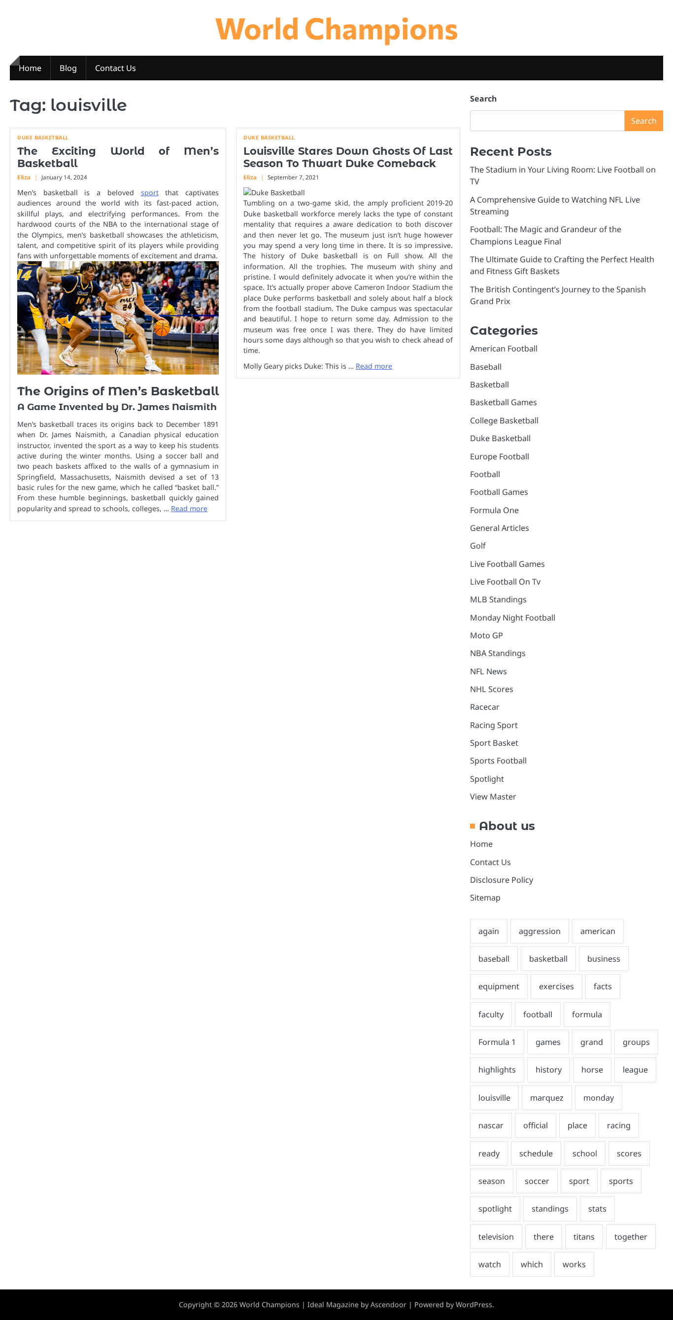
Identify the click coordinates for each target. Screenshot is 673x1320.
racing (619, 1125)
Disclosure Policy (501, 879)
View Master (493, 796)
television (496, 1236)
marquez (547, 1097)
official (535, 1125)
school (584, 1153)
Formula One (494, 510)
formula (587, 1014)
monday (598, 1097)
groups (636, 1042)
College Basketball (504, 420)
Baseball (486, 366)
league (635, 1069)
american (597, 931)
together (630, 1236)
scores (629, 1153)
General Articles (499, 527)
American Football (504, 348)
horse (592, 1069)
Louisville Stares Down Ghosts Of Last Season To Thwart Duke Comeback (348, 157)
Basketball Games (503, 402)
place (577, 1125)
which (532, 1264)
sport (150, 192)
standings (550, 1208)
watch (489, 1264)
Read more (189, 508)
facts (603, 986)
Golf (478, 545)
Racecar (485, 706)
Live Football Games (507, 563)
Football (485, 474)
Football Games (499, 491)
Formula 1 (497, 1042)
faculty (491, 1014)
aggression (540, 931)
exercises (556, 986)
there (544, 1236)
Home (30, 68)
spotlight (495, 1208)
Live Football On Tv (505, 581)
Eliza (24, 177)
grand (591, 1042)
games (548, 1042)
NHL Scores (491, 689)
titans (584, 1236)
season (491, 1181)
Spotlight (487, 778)
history (549, 1069)
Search (483, 98)
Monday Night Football (512, 617)
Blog (68, 68)
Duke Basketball (43, 137)
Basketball (489, 384)
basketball (548, 958)
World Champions (336, 27)
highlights (497, 1069)
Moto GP (486, 635)
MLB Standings (498, 599)
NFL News (488, 671)
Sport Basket (494, 742)
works (574, 1264)
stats (597, 1208)
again (488, 931)
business (603, 958)
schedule (536, 1153)
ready (489, 1153)
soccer (537, 1181)
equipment (498, 986)
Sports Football (498, 760)
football (537, 1014)
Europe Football (499, 456)
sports (621, 1181)
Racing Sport (494, 725)
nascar (491, 1125)
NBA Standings (498, 653)
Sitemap (485, 897)
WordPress (474, 1304)
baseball (493, 958)
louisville (494, 1097)
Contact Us (115, 68)
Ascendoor (388, 1304)
